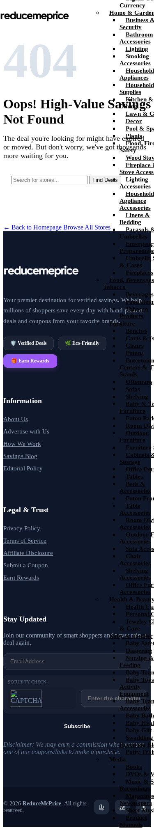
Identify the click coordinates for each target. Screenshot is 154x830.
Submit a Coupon (25, 565)
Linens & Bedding (135, 218)
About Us (15, 419)
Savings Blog (20, 456)
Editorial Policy (23, 468)
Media (117, 759)
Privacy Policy (21, 528)
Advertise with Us (26, 431)
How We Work (22, 443)
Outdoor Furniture (134, 436)
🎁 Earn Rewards (30, 361)
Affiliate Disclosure (28, 553)
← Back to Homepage (32, 227)
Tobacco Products (134, 312)
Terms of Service (24, 540)
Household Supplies (137, 88)
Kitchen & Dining (137, 103)
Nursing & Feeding (137, 661)
